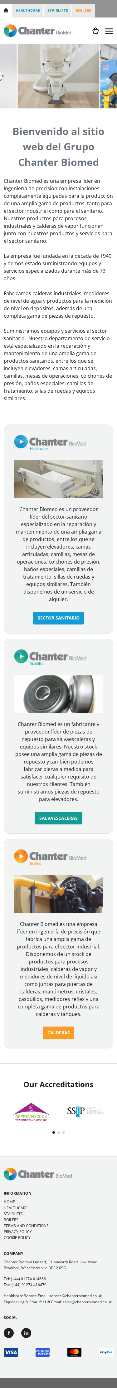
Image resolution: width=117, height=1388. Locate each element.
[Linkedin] (26, 1333)
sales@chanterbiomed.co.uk (87, 1302)
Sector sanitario (59, 618)
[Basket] (95, 30)
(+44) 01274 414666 (28, 1278)
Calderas (58, 1033)
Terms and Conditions (26, 1225)
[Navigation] (109, 30)
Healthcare (28, 10)
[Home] (6, 10)
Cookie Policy (17, 1237)
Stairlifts (57, 10)
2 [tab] (58, 1132)
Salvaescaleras (58, 818)
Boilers (83, 10)
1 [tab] (53, 1132)
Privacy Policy (18, 1231)
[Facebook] (9, 1333)
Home (9, 1201)
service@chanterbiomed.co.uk (75, 1295)
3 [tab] (63, 1132)
